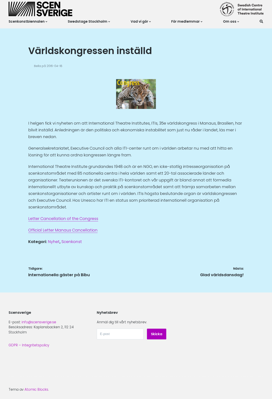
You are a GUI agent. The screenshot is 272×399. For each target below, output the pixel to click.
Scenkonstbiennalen (27, 21)
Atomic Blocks (36, 389)
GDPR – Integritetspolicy (29, 345)
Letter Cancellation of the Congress (63, 218)
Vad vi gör (139, 21)
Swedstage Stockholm (87, 21)
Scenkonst (72, 241)
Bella (38, 66)
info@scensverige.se (39, 322)
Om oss (229, 21)
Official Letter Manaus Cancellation (63, 230)
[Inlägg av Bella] (31, 66)
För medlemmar (185, 21)
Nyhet (54, 241)
